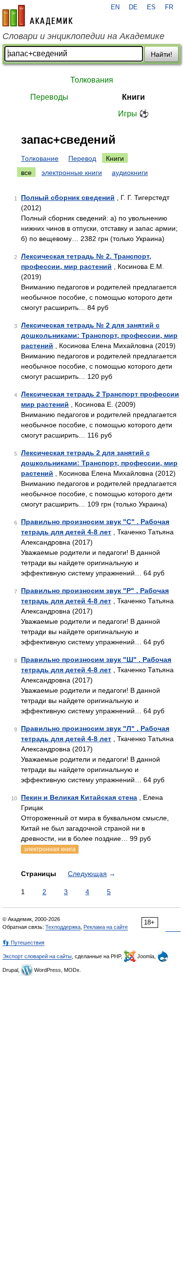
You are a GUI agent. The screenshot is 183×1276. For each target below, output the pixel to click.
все (26, 172)
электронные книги (71, 172)
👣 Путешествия (23, 943)
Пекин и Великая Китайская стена (79, 797)
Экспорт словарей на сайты (37, 956)
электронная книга (50, 849)
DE (133, 7)
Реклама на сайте (105, 927)
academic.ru (37, 15)
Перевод (82, 158)
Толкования (91, 80)
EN (115, 7)
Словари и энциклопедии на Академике (83, 36)
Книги (133, 97)
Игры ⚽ (133, 114)
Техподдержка (63, 927)
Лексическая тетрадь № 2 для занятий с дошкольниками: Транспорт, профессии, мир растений (99, 335)
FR (169, 7)
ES (151, 7)
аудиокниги (130, 172)
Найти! (161, 54)
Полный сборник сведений (68, 197)
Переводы (49, 97)
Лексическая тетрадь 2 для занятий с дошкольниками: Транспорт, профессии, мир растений (99, 463)
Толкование (40, 158)
